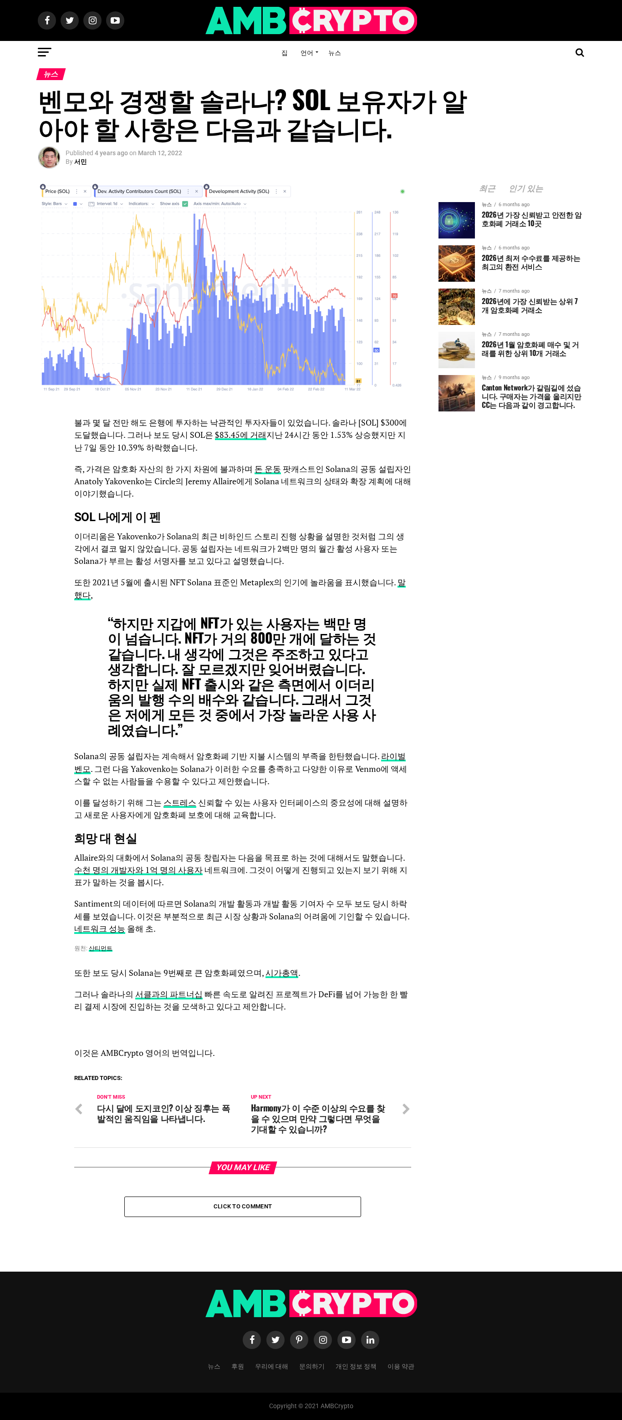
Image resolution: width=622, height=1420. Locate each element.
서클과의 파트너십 (169, 994)
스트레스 (179, 802)
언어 (307, 52)
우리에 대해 (271, 1365)
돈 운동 (268, 469)
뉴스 (334, 52)
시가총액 (281, 973)
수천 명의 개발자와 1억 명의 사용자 (138, 870)
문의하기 (312, 1365)
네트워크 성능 (99, 928)
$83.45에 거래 (240, 435)
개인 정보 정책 (356, 1365)
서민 (80, 161)
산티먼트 (100, 948)
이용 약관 (400, 1365)
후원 (237, 1365)
